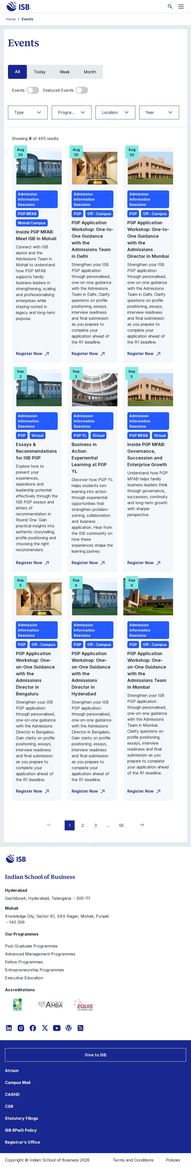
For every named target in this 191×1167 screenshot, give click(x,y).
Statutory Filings (21, 1118)
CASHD (12, 1094)
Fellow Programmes (24, 961)
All (17, 72)
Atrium (11, 1070)
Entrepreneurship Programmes (34, 969)
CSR (9, 1106)
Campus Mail (17, 1082)
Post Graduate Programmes (31, 945)
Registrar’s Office (22, 1142)
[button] (140, 824)
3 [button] (96, 825)
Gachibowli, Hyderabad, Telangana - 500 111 (47, 898)
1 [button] (70, 825)
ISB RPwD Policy (21, 1130)
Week (65, 71)
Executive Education (24, 977)
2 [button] (83, 825)
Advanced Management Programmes (40, 953)
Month (90, 71)
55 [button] (121, 825)
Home (11, 19)
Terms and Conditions (133, 1160)
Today (40, 71)
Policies (173, 1160)
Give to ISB (95, 1054)
